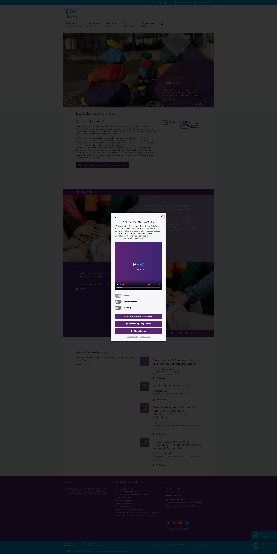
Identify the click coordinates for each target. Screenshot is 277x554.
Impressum (145, 337)
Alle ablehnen (140, 331)
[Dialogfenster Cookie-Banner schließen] (161, 216)
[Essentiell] (161, 295)
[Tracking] (161, 307)
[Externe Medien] (161, 301)
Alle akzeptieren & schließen (140, 316)
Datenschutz (132, 337)
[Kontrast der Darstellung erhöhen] (115, 216)
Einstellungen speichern (140, 324)
